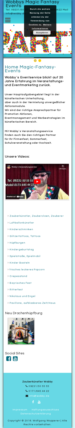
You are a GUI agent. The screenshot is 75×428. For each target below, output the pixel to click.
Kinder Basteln (20, 263)
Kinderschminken (21, 229)
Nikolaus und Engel (22, 296)
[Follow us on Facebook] (8, 360)
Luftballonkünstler (22, 223)
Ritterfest (16, 289)
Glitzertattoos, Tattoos (25, 236)
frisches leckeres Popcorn (27, 269)
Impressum (20, 410)
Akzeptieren (42, 32)
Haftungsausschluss (45, 410)
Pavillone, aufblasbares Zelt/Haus (32, 303)
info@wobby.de (39, 396)
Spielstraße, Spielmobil (25, 256)
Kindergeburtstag (22, 249)
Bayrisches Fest (21, 283)
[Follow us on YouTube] (15, 360)
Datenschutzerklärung (36, 414)
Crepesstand (18, 276)
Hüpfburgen (17, 243)
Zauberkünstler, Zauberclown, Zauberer (37, 216)
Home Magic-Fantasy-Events (30, 69)
